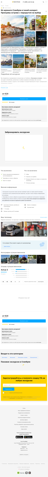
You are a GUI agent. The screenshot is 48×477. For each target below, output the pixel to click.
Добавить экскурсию (24, 454)
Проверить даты (24, 98)
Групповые (4, 357)
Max (27, 448)
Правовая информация (24, 463)
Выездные (12, 357)
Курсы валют (24, 429)
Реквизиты (37, 463)
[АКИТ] (27, 473)
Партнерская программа (13, 463)
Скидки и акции (24, 415)
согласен (7, 392)
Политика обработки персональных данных (24, 424)
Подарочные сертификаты (24, 412)
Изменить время (43, 217)
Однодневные (33, 357)
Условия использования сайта (24, 422)
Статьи (24, 408)
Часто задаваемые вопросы (24, 410)
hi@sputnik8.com (24, 450)
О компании (4, 463)
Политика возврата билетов (24, 417)
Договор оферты (24, 419)
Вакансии (32, 463)
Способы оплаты (24, 426)
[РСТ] (30, 473)
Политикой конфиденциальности (29, 398)
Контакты (43, 463)
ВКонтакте (22, 448)
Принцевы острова (22, 357)
